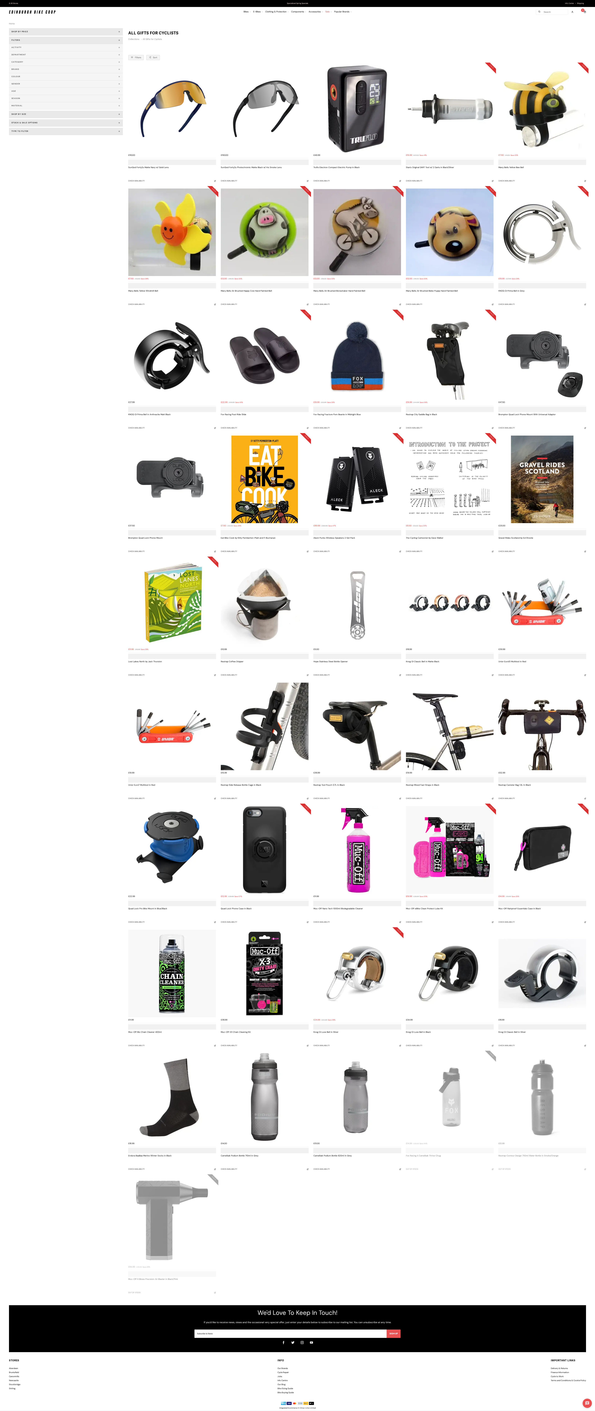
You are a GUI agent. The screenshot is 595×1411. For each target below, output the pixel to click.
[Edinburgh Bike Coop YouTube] (311, 1342)
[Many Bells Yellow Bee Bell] (542, 109)
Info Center (569, 3)
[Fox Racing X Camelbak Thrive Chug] (450, 1097)
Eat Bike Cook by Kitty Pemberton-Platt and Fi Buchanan (248, 538)
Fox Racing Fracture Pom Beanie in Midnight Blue (337, 415)
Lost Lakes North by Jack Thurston (145, 662)
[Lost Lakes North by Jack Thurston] (172, 603)
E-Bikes (257, 12)
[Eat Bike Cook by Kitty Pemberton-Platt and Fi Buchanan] (264, 479)
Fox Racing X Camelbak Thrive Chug (423, 1156)
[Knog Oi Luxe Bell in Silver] (357, 973)
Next (343, 3)
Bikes (246, 12)
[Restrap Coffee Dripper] (264, 603)
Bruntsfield (14, 1373)
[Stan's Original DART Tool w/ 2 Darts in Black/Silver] (450, 109)
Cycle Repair (283, 1373)
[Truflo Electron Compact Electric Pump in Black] (357, 109)
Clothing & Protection (275, 12)
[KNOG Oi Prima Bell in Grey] (542, 232)
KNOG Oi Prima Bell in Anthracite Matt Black (149, 415)
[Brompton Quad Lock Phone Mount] (172, 479)
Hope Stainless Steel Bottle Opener (330, 662)
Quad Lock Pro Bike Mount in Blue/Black (147, 909)
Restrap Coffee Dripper (232, 662)
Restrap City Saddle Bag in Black (421, 415)
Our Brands (283, 1368)
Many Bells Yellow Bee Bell (511, 168)
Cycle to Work (557, 1377)
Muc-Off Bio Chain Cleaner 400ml (145, 1032)
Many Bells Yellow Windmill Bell (143, 291)
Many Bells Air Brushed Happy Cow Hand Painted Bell (246, 291)
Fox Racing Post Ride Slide (233, 415)
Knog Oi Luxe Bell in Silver (325, 1032)
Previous (251, 3)
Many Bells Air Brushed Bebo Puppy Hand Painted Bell (432, 291)
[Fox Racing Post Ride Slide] (264, 356)
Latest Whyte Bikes (297, 3)
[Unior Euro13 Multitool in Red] (542, 603)
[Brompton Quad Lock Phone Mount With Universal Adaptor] (542, 356)
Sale (327, 12)
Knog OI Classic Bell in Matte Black (422, 662)
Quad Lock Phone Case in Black (236, 909)
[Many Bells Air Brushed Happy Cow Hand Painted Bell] (264, 232)
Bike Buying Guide (286, 1393)
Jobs (280, 1377)
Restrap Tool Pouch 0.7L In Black (329, 785)
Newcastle (14, 1381)
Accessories (315, 12)
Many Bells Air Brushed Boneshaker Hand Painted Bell (339, 291)
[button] (587, 1403)
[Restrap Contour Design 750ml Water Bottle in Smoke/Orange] (542, 1097)
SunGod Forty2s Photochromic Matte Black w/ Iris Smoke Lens (251, 168)
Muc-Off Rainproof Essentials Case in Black (519, 909)
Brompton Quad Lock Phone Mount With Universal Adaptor (527, 415)
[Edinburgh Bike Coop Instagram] (302, 1342)
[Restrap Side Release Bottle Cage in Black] (264, 726)
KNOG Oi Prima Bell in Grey (511, 291)
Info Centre (283, 1381)
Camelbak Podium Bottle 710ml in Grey (239, 1156)
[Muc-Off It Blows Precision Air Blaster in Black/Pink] (172, 1220)
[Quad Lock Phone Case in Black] (264, 850)
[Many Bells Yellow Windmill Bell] (172, 232)
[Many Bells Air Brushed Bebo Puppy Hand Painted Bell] (450, 232)
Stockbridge (14, 1385)
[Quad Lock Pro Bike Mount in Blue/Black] (172, 850)
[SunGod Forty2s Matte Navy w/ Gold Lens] (172, 109)
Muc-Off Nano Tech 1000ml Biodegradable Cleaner (338, 909)
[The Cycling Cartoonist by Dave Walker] (450, 479)
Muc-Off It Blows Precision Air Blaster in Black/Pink (153, 1279)
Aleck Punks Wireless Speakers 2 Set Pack (334, 538)
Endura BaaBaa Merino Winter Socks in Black (150, 1156)
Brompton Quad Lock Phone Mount (145, 538)
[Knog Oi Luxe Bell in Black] (450, 973)
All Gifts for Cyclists (152, 39)
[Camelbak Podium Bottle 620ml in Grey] (357, 1097)
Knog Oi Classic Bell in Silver (512, 1032)
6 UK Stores (13, 3)
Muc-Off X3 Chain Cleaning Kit (236, 1032)
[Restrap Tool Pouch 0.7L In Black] (357, 726)
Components (297, 12)
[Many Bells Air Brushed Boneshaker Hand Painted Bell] (357, 232)
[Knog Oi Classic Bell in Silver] (542, 973)
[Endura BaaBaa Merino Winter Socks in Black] (172, 1097)
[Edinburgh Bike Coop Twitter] (292, 1342)
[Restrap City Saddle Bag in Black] (450, 356)
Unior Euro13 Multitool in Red (512, 662)
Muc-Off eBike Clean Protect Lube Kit (424, 909)
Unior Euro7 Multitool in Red (141, 785)
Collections (134, 39)
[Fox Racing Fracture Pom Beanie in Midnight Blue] (357, 356)
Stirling (12, 1389)
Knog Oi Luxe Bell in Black (418, 1032)
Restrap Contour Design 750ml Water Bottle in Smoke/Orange (528, 1156)
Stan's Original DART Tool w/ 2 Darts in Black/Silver (430, 168)
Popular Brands (341, 12)
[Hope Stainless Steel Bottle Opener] (357, 603)
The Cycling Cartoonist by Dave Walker (424, 538)
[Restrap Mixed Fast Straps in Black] (450, 726)
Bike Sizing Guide (285, 1389)
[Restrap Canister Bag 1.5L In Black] (542, 726)
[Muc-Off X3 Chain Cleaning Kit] (264, 973)
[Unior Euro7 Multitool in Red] (172, 726)
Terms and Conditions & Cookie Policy (568, 1381)
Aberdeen (13, 1368)
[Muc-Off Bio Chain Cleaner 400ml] (172, 973)
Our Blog (281, 1385)
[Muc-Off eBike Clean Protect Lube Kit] (450, 850)
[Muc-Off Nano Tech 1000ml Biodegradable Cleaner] (357, 850)
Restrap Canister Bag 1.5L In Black (514, 785)
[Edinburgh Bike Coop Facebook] (283, 1342)
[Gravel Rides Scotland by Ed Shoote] (542, 479)
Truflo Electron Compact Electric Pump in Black (336, 168)
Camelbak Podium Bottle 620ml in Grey (332, 1156)
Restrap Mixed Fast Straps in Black (422, 785)
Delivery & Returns (559, 1368)
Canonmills (14, 1377)
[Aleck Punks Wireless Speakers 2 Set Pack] (357, 479)
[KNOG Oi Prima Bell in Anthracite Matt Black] (172, 356)
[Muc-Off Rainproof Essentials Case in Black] (542, 850)
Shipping (580, 3)
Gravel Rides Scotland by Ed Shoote (515, 538)
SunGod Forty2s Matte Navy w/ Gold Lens (148, 168)
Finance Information (560, 1373)
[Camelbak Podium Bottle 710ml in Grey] (264, 1097)
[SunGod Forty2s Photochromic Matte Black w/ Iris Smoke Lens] (264, 109)
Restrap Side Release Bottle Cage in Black (241, 785)
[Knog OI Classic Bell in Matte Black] (450, 603)
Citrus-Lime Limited (308, 1408)
